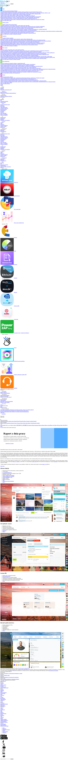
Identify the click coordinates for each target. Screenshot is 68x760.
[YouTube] (4, 748)
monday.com (2, 709)
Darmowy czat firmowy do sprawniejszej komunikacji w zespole (11, 673)
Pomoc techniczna (3, 692)
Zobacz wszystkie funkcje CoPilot (6, 82)
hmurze (7, 475)
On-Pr (11, 475)
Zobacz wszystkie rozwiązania (5, 166)
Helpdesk (2, 689)
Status (1, 694)
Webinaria (2, 690)
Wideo (1, 691)
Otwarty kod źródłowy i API (7, 477)
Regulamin (4, 728)
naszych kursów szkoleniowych (24, 668)
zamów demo (34, 461)
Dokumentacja (2, 705)
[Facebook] (3, 742)
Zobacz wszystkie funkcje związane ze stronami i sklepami (10, 59)
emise (13, 475)
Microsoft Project (3, 713)
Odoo (1, 716)
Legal (3, 727)
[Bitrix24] (5, 1)
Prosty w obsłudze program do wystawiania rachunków (9, 679)
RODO (4, 730)
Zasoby (1, 702)
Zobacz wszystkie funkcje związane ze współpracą (8, 45)
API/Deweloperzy (3, 721)
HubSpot (1, 712)
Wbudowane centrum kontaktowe (8, 481)
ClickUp (1, 708)
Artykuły (1, 697)
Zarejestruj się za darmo (10, 443)
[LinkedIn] (4, 754)
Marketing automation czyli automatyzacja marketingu (9, 677)
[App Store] (3, 736)
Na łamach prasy (3, 686)
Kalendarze (4, 530)
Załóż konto (2, 2)
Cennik (1, 84)
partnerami (55, 461)
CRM (3, 480)
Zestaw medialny (3, 684)
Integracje (2, 167)
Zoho (1, 710)
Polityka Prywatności (6, 729)
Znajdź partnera (3, 724)
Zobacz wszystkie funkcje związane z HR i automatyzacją (10, 72)
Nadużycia (4, 732)
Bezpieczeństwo (5, 731)
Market (1, 718)
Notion (1, 714)
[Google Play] (4, 739)
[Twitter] (4, 745)
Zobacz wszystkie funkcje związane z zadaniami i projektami (10, 34)
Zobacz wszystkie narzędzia (5, 83)
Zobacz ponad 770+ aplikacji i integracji (7, 389)
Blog (1, 696)
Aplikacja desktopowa (4, 720)
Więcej (4, 482)
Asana (1, 707)
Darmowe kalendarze (6, 479)
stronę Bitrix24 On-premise (53, 670)
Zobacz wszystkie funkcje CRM (5, 20)
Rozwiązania (2, 698)
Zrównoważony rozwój (4, 687)
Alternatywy (2, 700)
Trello (1, 711)
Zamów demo (2, 693)
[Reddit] (4, 757)
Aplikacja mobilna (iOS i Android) (8, 476)
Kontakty (2, 685)
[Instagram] (4, 751)
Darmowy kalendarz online (5, 675)
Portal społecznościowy (6, 576)
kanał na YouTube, (12, 669)
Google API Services (3, 722)
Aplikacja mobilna (3, 719)
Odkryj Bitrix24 (3, 681)
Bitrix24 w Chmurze (16, 461)
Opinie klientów (3, 699)
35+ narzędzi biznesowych (7, 472)
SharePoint (2, 715)
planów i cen (44, 464)
